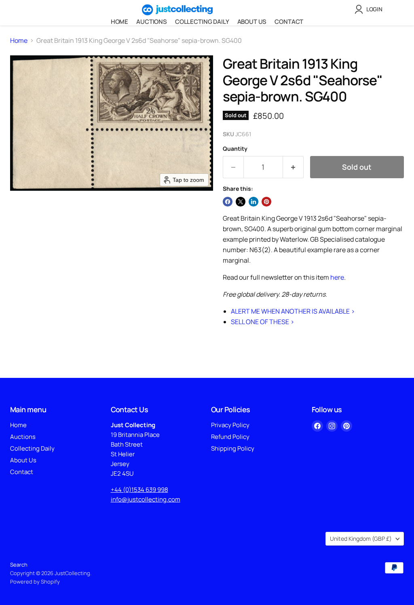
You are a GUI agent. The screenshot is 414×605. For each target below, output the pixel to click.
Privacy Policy (230, 425)
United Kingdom (361, 538)
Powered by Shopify (35, 581)
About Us (252, 22)
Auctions (151, 22)
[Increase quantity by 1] (293, 167)
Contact (289, 22)
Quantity (235, 148)
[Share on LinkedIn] (253, 202)
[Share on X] (240, 202)
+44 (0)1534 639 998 (139, 489)
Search (18, 564)
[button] (370, 9)
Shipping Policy (232, 448)
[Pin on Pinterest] (266, 202)
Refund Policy (230, 436)
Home (119, 22)
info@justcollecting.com (145, 499)
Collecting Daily (202, 22)
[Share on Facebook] (227, 202)
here (337, 277)
